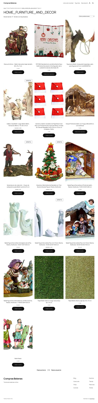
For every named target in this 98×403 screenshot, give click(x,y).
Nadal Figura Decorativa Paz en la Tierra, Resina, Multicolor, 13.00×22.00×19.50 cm (49, 244)
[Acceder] (89, 3)
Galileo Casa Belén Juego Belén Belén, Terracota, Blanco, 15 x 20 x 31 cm (18, 124)
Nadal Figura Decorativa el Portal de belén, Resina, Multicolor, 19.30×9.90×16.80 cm (80, 186)
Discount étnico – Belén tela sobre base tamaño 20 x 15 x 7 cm (18, 65)
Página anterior (41, 370)
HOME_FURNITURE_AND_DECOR (29, 8)
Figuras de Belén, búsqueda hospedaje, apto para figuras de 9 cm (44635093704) (80, 65)
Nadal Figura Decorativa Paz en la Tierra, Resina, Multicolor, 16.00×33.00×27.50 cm (80, 244)
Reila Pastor (18, 358)
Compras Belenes (10, 3)
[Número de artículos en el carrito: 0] (92, 3)
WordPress (92, 398)
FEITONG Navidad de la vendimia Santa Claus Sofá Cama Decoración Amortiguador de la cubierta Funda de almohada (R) (49, 66)
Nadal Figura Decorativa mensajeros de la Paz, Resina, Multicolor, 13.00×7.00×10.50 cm (18, 244)
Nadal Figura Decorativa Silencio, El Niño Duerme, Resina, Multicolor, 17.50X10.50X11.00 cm (18, 301)
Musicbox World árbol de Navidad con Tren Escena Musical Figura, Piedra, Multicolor (48, 186)
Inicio (5, 8)
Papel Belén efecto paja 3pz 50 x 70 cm (79, 301)
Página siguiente (56, 370)
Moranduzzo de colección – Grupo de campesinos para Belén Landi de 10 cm (18, 186)
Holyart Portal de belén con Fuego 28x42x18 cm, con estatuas (80, 124)
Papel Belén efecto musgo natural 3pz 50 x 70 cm (49, 301)
